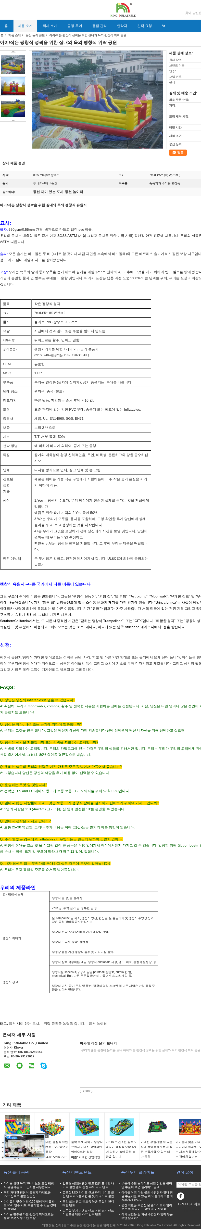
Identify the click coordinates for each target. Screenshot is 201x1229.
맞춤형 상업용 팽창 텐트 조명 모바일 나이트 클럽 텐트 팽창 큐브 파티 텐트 (88, 1185)
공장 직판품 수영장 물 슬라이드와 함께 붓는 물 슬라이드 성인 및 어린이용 (146, 1207)
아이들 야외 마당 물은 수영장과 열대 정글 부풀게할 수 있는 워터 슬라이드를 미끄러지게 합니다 (147, 1196)
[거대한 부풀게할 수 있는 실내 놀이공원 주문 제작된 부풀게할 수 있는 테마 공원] (156, 1127)
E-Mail (183, 1204)
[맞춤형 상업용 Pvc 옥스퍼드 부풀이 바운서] (17, 1127)
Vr (163, 26)
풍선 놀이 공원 (35, 35)
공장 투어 (74, 26)
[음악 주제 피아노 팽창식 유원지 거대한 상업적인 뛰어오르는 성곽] (87, 1127)
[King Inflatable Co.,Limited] (123, 9)
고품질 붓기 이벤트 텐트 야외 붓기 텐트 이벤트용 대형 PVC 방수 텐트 (88, 1212)
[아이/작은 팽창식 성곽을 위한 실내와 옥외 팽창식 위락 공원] (13, 64)
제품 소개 (25, 26)
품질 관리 (99, 26)
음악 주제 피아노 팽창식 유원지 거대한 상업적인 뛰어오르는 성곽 (87, 1146)
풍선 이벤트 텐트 (77, 1172)
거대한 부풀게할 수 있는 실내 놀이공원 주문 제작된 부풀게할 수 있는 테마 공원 (156, 1149)
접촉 (180, 152)
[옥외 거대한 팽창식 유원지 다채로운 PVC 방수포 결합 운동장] (52, 1127)
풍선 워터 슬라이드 (137, 1172)
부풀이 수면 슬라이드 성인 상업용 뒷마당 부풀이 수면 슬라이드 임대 (146, 1185)
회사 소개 (50, 26)
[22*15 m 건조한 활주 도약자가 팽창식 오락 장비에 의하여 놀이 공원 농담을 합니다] (122, 1127)
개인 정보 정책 (51, 1225)
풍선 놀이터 (98, 1024)
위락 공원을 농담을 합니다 (64, 1024)
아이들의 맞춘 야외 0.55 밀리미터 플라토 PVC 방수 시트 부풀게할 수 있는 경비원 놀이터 (30, 1205)
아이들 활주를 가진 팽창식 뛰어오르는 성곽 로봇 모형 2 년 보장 (29, 1216)
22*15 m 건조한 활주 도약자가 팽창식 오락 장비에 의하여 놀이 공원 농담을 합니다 (122, 1149)
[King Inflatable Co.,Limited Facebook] (181, 1197)
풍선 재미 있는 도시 (24, 1024)
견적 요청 (144, 26)
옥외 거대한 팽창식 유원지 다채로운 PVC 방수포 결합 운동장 (52, 1146)
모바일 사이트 (188, 1210)
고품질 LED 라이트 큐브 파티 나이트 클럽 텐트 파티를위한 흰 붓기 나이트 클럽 (88, 1194)
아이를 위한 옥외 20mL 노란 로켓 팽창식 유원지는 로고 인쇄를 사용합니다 (29, 1185)
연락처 (122, 26)
